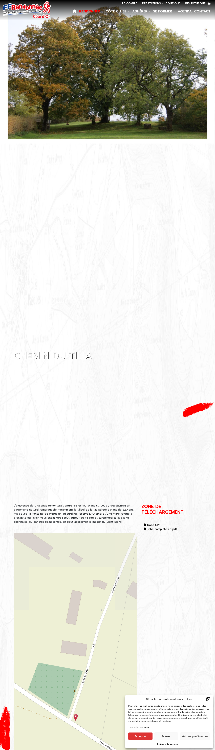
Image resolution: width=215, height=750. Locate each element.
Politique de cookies (167, 743)
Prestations (152, 3)
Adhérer (140, 11)
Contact (202, 11)
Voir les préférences (195, 736)
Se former (163, 11)
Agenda (185, 11)
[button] (208, 699)
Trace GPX (154, 525)
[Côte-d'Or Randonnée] (27, 10)
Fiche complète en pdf (162, 529)
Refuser (166, 736)
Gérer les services (139, 727)
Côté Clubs (117, 11)
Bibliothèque (195, 3)
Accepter (140, 736)
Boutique (173, 3)
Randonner (90, 11)
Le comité (130, 3)
